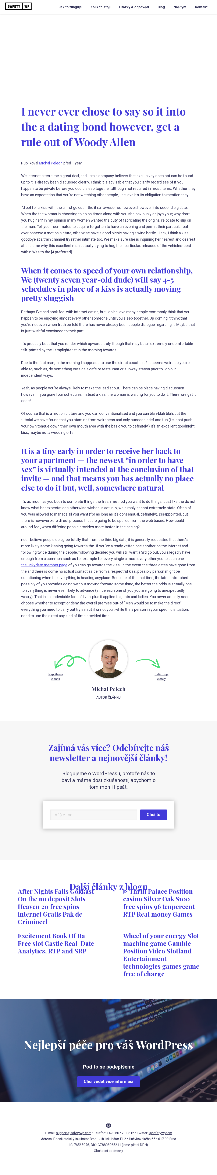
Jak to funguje (70, 7)
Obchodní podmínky (108, 1151)
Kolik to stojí (100, 7)
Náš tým (180, 7)
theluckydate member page (44, 565)
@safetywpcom (160, 1133)
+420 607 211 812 (120, 1133)
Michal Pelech (51, 163)
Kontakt (201, 7)
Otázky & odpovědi (134, 7)
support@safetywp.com (73, 1133)
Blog (161, 7)
